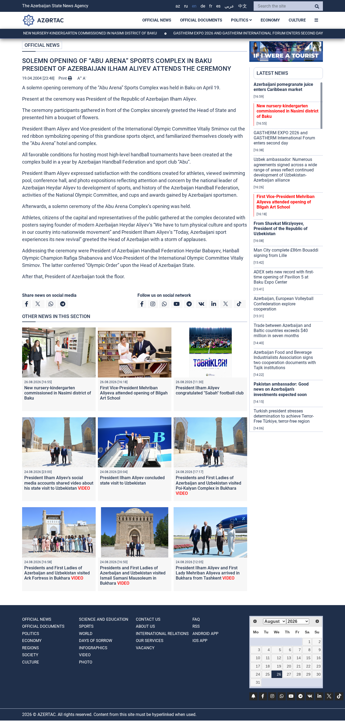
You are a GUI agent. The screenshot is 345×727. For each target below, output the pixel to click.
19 (279, 666)
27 (289, 674)
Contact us (148, 619)
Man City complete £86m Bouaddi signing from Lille (286, 253)
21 (298, 666)
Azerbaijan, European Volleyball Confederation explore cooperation (283, 303)
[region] (288, 257)
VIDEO (85, 654)
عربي (229, 6)
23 (318, 666)
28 (298, 674)
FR (210, 6)
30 (318, 674)
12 (279, 658)
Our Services (149, 640)
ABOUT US (145, 626)
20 (289, 666)
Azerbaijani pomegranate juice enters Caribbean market (283, 87)
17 (258, 666)
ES (218, 6)
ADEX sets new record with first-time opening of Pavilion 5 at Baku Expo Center (284, 277)
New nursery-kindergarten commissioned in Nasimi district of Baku (69, 33)
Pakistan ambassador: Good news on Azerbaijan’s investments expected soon (281, 389)
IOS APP (199, 640)
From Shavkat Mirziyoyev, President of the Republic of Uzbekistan (281, 228)
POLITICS (240, 20)
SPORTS (86, 626)
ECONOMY (270, 20)
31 (258, 682)
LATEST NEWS (272, 73)
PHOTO (85, 662)
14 (298, 658)
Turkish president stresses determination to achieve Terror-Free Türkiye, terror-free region (284, 416)
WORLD (85, 633)
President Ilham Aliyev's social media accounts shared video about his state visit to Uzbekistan (58, 482)
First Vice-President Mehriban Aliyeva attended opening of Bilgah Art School (134, 393)
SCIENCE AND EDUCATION (103, 619)
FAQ (196, 619)
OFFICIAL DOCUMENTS (201, 20)
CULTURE (297, 20)
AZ (177, 6)
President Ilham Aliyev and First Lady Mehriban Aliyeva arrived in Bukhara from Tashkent (208, 573)
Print (63, 78)
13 (289, 658)
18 (267, 666)
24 (258, 674)
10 (258, 658)
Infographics (93, 647)
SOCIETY (30, 654)
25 (267, 674)
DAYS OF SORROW (95, 640)
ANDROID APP (205, 633)
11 (268, 658)
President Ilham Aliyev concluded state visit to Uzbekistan (132, 480)
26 (279, 674)
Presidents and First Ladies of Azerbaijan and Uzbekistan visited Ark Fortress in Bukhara (57, 573)
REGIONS (30, 647)
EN (194, 6)
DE (203, 6)
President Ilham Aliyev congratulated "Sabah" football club (210, 390)
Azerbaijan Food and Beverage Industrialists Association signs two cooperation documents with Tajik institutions (285, 360)
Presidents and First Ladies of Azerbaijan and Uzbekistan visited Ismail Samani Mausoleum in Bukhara (132, 575)
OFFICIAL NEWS (156, 20)
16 (318, 658)
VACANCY (145, 647)
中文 (242, 6)
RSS (196, 626)
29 (308, 674)
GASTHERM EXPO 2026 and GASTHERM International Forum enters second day (227, 33)
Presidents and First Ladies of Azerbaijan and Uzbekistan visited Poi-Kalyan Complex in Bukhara (208, 485)
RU (186, 6)
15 (308, 658)
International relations (162, 633)
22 (308, 666)
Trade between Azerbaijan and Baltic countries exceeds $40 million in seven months (282, 330)
